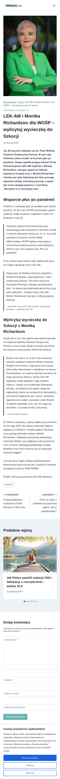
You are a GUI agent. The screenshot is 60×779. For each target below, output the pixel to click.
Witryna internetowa (15, 707)
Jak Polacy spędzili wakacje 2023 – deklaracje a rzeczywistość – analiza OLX (30, 582)
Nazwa (9, 680)
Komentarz (11, 639)
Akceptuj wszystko (30, 758)
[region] (30, 751)
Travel (25, 110)
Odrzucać (30, 773)
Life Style (16, 110)
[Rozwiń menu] (54, 5)
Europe (7, 110)
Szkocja (9, 484)
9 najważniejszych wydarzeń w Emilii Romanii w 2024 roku (14, 501)
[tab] (24, 601)
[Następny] (51, 568)
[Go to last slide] (8, 568)
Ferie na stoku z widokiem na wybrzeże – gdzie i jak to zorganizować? (45, 503)
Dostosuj (30, 765)
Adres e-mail (12, 693)
